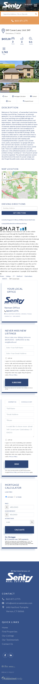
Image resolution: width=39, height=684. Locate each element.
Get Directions (19, 213)
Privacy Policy (13, 375)
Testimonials (28, 4)
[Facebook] (5, 655)
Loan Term (8, 492)
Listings (8, 276)
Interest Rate (9, 518)
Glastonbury (28, 276)
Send (16, 464)
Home (2, 276)
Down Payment (10, 511)
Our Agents (16, 316)
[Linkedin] (10, 655)
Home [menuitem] (5, 627)
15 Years (18, 497)
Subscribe (16, 382)
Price (6, 503)
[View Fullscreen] (4, 182)
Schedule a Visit (26, 402)
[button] (36, 14)
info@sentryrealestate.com (19, 603)
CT (14, 276)
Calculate (19, 530)
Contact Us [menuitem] (7, 644)
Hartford (19, 276)
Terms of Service (24, 472)
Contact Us (8, 316)
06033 (4, 279)
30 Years (10, 497)
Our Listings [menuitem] (8, 635)
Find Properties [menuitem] (9, 631)
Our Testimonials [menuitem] (10, 639)
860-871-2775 (21, 20)
